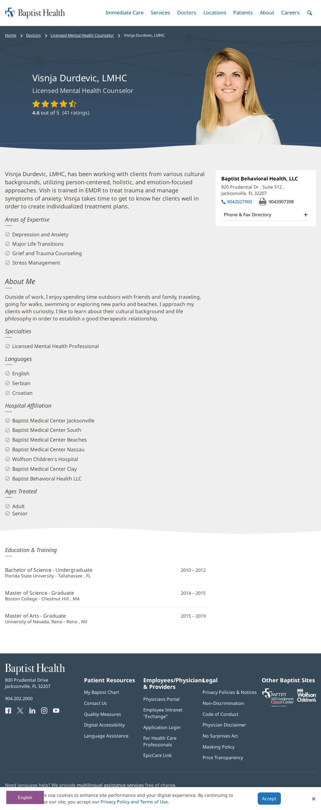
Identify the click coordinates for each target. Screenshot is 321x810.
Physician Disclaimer (224, 725)
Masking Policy (218, 747)
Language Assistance (106, 736)
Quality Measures (102, 714)
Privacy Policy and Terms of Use (134, 802)
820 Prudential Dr (252, 190)
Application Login (162, 727)
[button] (124, 12)
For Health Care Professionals (159, 741)
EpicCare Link (157, 755)
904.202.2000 (19, 698)
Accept (269, 799)
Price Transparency (223, 757)
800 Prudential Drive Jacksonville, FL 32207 (27, 683)
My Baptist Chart (101, 692)
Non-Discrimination (223, 703)
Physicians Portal (161, 699)
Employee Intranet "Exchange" (162, 713)
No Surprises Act (220, 736)
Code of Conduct (220, 714)
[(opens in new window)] (306, 700)
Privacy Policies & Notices (230, 692)
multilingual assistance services (110, 785)
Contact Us (95, 703)
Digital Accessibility (104, 725)
